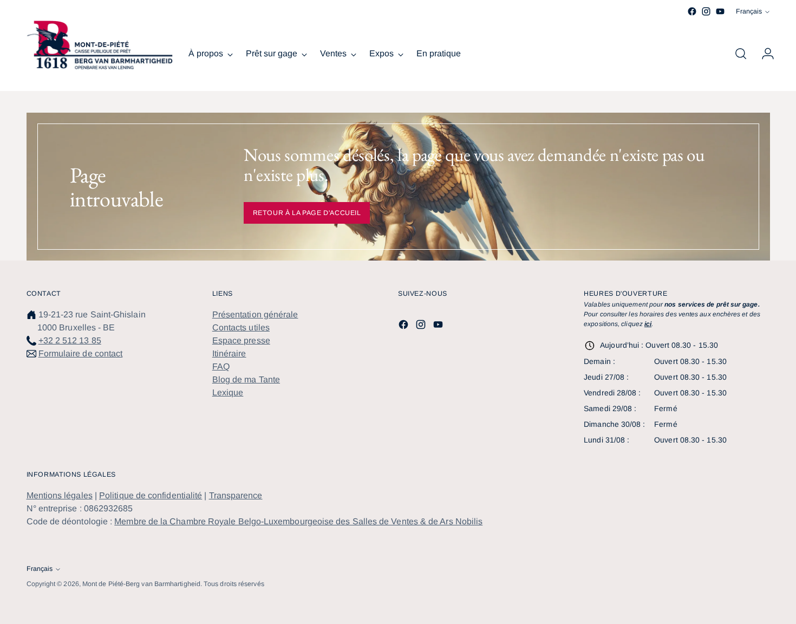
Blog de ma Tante (246, 379)
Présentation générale (255, 314)
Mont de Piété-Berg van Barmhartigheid (141, 584)
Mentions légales (60, 495)
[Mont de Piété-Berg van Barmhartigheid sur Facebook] (692, 11)
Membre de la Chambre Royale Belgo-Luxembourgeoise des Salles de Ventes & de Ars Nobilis (298, 521)
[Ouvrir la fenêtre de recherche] (741, 53)
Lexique (228, 392)
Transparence (236, 495)
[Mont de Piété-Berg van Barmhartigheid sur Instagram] (706, 11)
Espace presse (241, 340)
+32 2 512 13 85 (69, 340)
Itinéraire (229, 353)
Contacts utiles (241, 327)
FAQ (221, 366)
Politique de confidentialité (150, 495)
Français (749, 11)
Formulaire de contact (80, 353)
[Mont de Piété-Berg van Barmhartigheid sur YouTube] (720, 11)
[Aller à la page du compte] (763, 53)
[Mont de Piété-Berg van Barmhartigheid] (100, 45)
